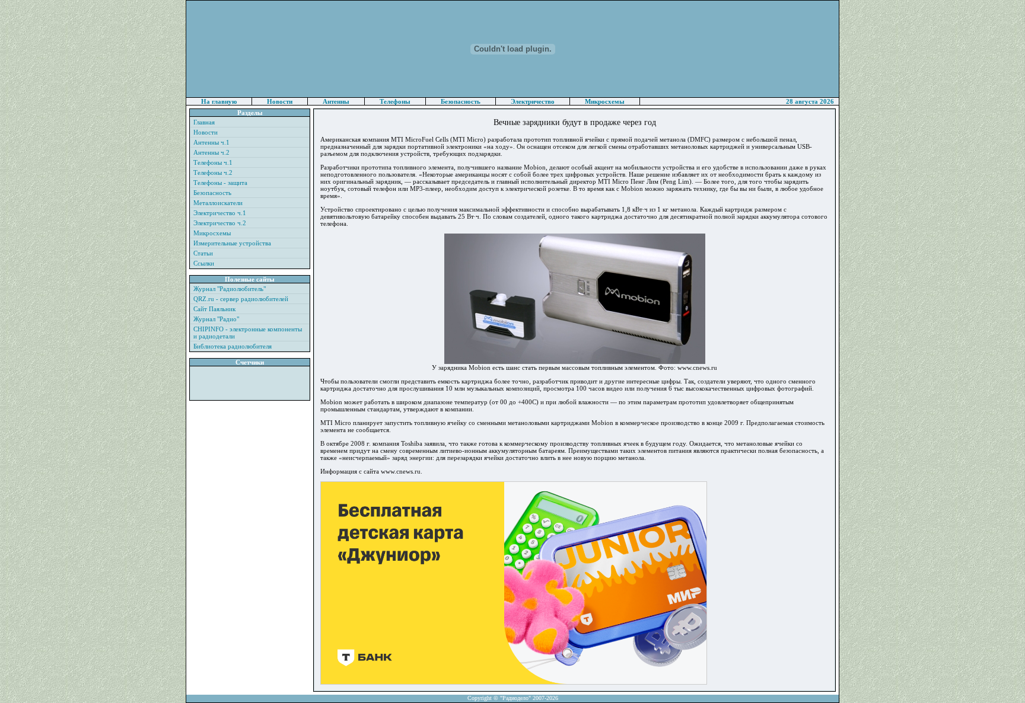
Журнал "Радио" (216, 318)
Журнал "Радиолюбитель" (229, 288)
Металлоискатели (218, 202)
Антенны (336, 101)
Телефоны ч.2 (213, 172)
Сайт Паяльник (214, 308)
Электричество (533, 101)
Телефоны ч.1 (213, 162)
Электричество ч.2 (219, 222)
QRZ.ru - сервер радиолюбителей (240, 298)
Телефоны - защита (220, 182)
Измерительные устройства (232, 243)
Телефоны (395, 101)
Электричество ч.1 (219, 212)
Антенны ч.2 (211, 152)
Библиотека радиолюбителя (232, 346)
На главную (219, 101)
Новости (279, 101)
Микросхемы (605, 101)
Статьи (203, 253)
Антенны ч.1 (211, 142)
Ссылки (203, 263)
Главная (204, 122)
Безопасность (460, 101)
